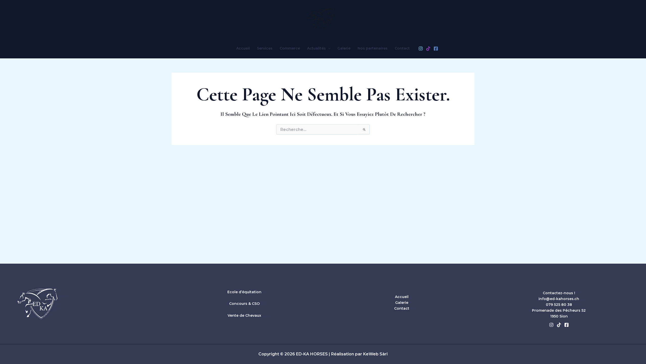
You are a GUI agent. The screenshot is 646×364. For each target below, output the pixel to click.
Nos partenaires (373, 48)
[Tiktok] (559, 325)
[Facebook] (436, 48)
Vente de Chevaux (244, 315)
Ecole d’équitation (244, 292)
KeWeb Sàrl (375, 354)
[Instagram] (420, 48)
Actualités (316, 48)
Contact (402, 48)
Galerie (344, 48)
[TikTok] (428, 48)
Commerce (290, 48)
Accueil (243, 48)
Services (265, 48)
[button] (328, 48)
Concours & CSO (244, 303)
